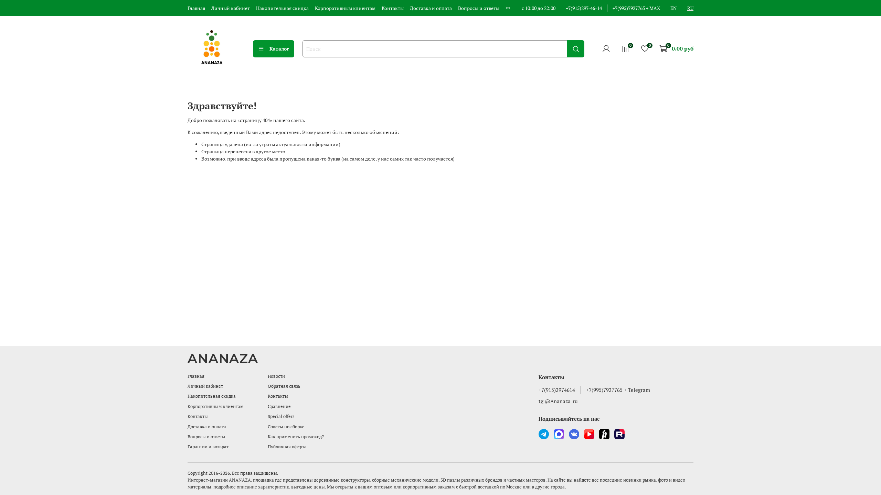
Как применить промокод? (296, 437)
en (673, 8)
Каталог (279, 48)
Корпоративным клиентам (345, 8)
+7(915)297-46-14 (584, 8)
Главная (196, 8)
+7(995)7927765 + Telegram (618, 389)
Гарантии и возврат (208, 447)
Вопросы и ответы (478, 8)
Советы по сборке (286, 427)
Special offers (281, 416)
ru (690, 8)
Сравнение (279, 406)
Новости (276, 376)
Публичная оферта (287, 447)
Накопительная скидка (282, 8)
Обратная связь (284, 386)
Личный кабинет (230, 8)
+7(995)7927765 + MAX (636, 8)
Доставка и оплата (431, 8)
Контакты (393, 8)
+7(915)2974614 (557, 389)
